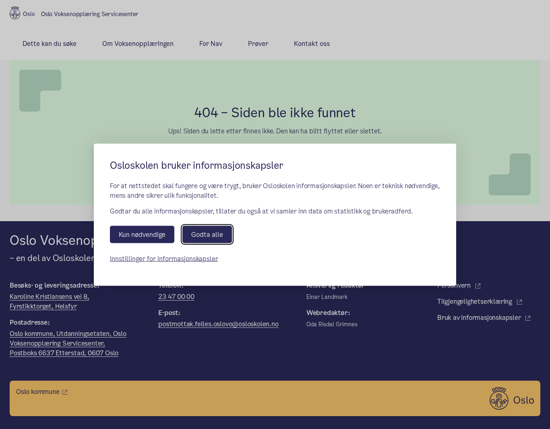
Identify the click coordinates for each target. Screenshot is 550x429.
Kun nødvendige (142, 234)
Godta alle (207, 234)
